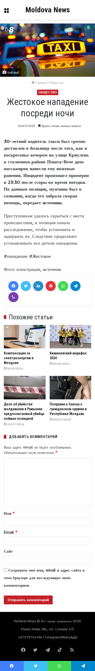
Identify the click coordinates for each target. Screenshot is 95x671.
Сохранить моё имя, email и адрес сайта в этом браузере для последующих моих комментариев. (44, 578)
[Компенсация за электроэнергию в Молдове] (25, 336)
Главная (40, 83)
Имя (9, 513)
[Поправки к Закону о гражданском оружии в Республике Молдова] (70, 387)
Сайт (8, 551)
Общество (56, 83)
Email (10, 532)
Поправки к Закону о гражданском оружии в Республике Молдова (68, 409)
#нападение (16, 256)
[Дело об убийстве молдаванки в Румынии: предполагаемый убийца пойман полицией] (25, 387)
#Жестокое (40, 256)
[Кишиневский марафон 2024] (70, 336)
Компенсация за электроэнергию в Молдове (18, 358)
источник (52, 202)
